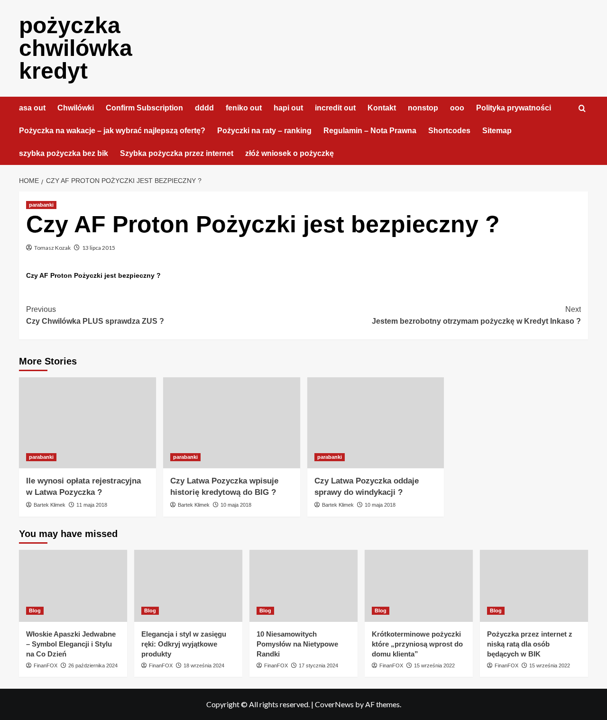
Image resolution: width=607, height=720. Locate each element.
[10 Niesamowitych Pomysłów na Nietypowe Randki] (303, 586)
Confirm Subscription (144, 108)
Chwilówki (75, 108)
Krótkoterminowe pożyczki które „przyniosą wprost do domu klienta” (417, 644)
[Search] (582, 108)
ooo (457, 108)
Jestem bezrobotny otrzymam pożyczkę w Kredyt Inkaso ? (476, 315)
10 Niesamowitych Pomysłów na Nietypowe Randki (297, 644)
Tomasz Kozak (52, 247)
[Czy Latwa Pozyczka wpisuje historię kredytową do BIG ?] (231, 423)
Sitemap (497, 131)
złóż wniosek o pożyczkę (289, 153)
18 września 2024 (204, 665)
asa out (32, 108)
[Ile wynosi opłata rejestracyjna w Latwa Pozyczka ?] (87, 423)
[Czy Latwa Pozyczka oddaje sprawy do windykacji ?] (375, 423)
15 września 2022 (434, 665)
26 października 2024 (93, 665)
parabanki (41, 205)
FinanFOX (45, 665)
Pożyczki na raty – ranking (264, 131)
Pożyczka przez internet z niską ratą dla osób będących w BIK (529, 644)
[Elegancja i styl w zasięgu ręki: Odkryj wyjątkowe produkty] (188, 586)
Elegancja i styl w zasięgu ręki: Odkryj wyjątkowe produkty (183, 644)
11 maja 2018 (91, 505)
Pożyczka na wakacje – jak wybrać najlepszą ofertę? (112, 131)
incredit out (335, 108)
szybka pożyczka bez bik (63, 153)
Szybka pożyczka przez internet (176, 153)
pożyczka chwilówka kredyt (75, 48)
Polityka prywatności (513, 108)
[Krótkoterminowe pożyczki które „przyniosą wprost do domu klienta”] (419, 586)
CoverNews (334, 704)
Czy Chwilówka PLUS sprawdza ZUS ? (95, 315)
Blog (35, 610)
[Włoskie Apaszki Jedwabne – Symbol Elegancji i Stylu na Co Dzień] (73, 586)
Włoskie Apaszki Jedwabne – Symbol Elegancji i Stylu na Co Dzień (71, 644)
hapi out (288, 108)
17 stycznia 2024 (318, 665)
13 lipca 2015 (98, 247)
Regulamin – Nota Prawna (369, 131)
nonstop (423, 108)
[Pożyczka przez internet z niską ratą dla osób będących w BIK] (534, 586)
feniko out (244, 108)
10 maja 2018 (236, 505)
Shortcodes (449, 131)
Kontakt (382, 108)
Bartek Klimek (49, 505)
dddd (204, 108)
